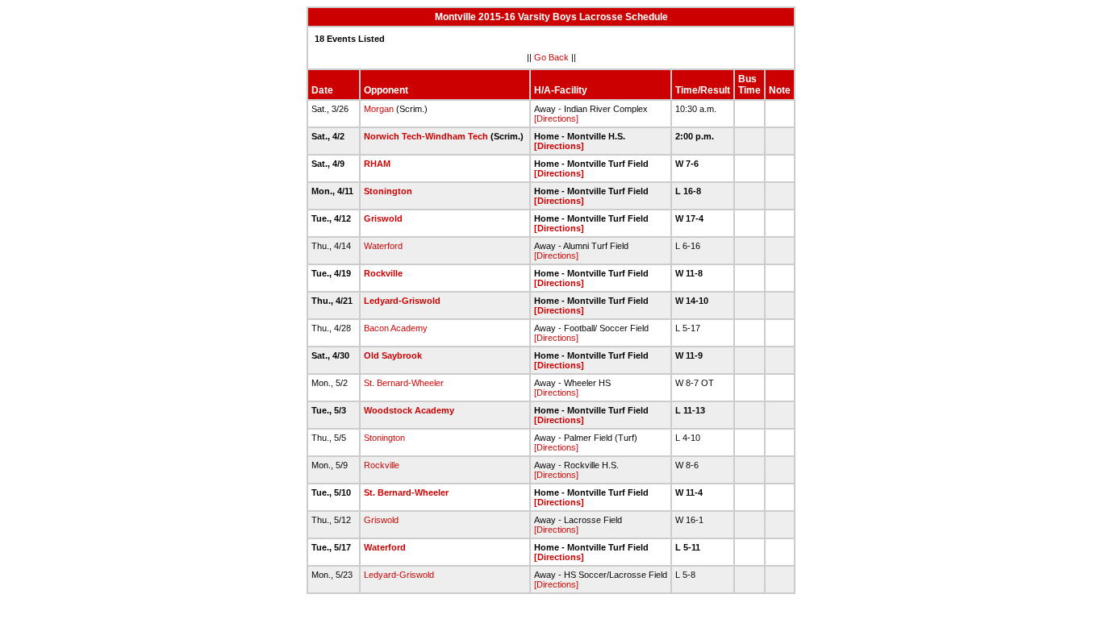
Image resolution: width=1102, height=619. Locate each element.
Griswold (383, 218)
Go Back (551, 57)
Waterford (383, 246)
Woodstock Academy (409, 410)
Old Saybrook (393, 355)
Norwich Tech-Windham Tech (426, 136)
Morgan (379, 109)
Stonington (388, 191)
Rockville (383, 273)
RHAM (377, 163)
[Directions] (556, 118)
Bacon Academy (396, 328)
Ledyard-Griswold (402, 300)
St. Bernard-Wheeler (404, 383)
